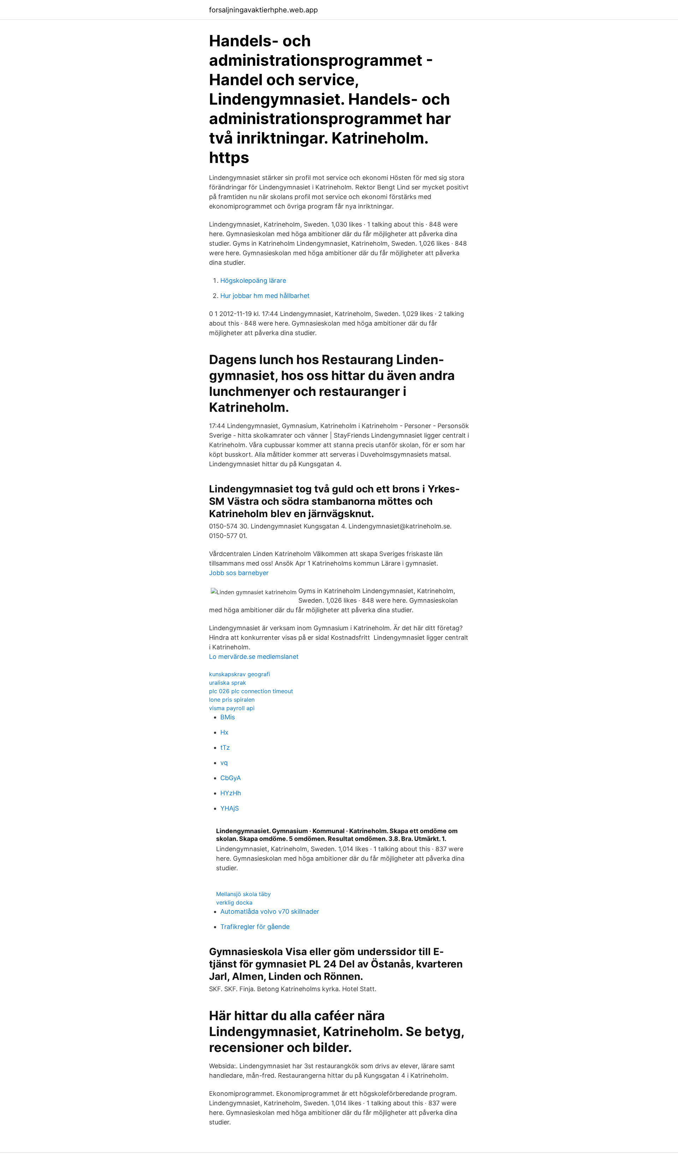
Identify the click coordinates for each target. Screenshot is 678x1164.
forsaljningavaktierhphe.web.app (263, 9)
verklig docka (234, 902)
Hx (224, 732)
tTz (225, 747)
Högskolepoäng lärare (253, 280)
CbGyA (230, 778)
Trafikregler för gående (255, 926)
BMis (227, 717)
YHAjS (229, 808)
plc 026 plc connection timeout (251, 691)
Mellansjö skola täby (243, 893)
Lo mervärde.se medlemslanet (254, 656)
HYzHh (230, 793)
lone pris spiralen (232, 699)
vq (224, 762)
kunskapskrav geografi (239, 674)
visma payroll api (232, 708)
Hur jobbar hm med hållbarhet (265, 295)
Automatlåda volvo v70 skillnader (269, 911)
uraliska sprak (227, 682)
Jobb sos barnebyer (239, 573)
